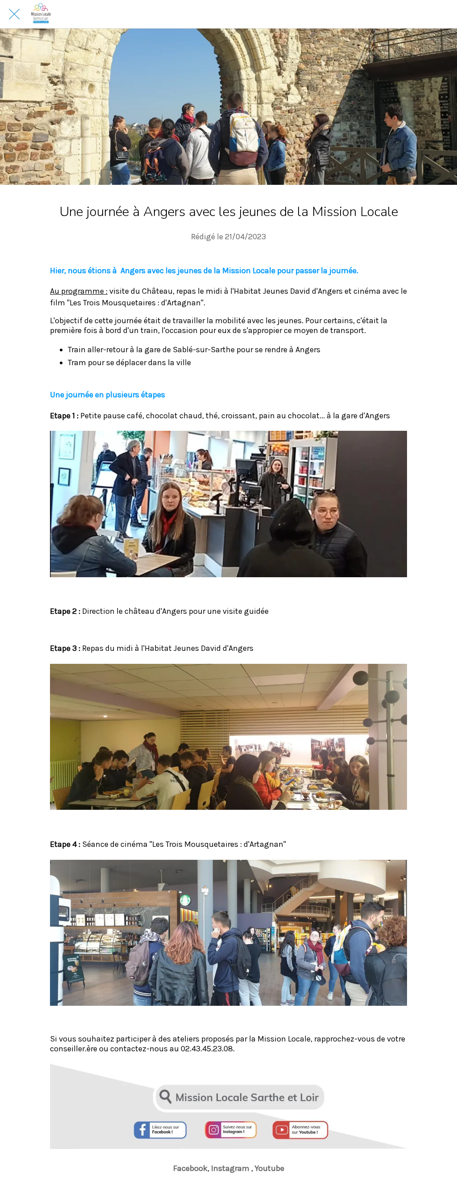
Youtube (269, 1168)
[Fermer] (14, 14)
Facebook (190, 1168)
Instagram (231, 1168)
